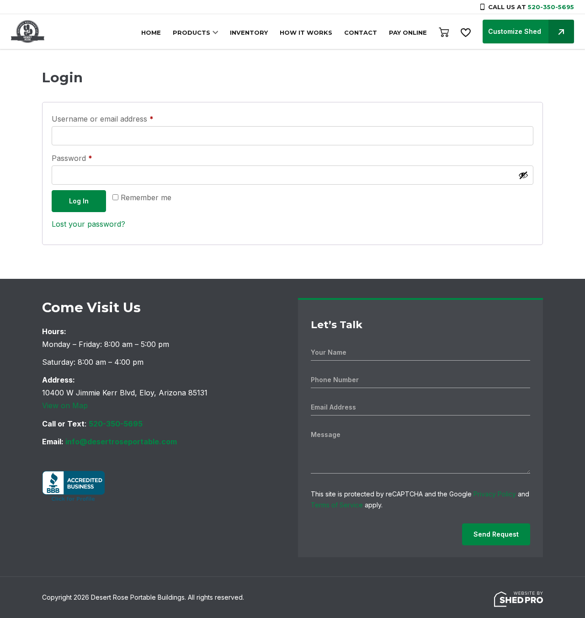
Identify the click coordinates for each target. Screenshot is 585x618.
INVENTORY (249, 32)
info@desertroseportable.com (121, 441)
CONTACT (360, 32)
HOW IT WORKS (306, 32)
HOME (151, 32)
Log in (79, 201)
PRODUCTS (191, 32)
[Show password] (523, 175)
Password (87, 158)
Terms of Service (337, 505)
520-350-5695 (551, 7)
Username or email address (118, 118)
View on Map (65, 405)
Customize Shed (514, 31)
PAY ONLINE (408, 32)
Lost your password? (88, 224)
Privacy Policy (494, 494)
